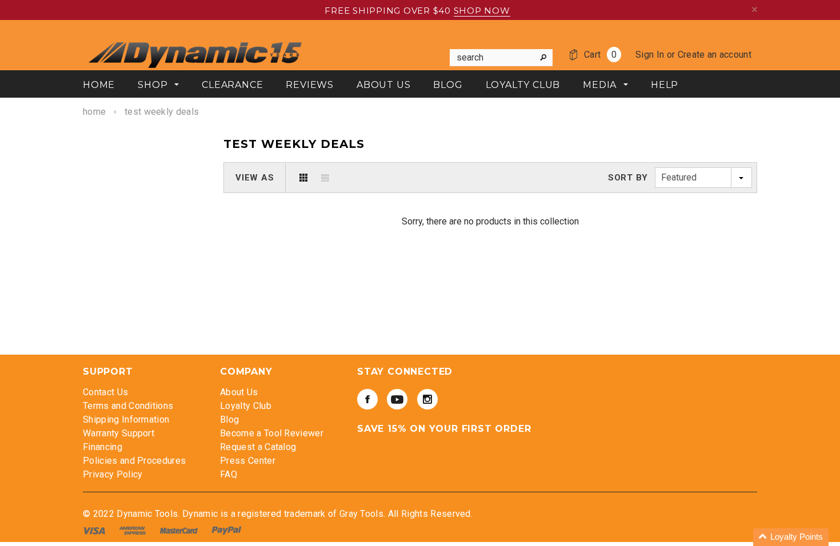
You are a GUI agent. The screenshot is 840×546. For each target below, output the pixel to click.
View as (254, 177)
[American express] (133, 530)
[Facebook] (367, 399)
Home (94, 111)
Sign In (649, 54)
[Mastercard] (180, 530)
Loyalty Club (245, 405)
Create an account (714, 54)
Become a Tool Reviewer (271, 433)
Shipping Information (126, 419)
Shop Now (482, 10)
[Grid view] (303, 178)
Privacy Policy (112, 474)
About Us (239, 392)
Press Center (247, 460)
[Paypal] (226, 530)
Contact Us (105, 392)
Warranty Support (118, 433)
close (754, 9)
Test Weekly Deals (162, 111)
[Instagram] (427, 399)
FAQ (228, 474)
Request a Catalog (258, 446)
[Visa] (95, 530)
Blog (229, 419)
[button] (791, 537)
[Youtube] (397, 399)
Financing (102, 446)
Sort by (628, 177)
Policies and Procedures (134, 460)
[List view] (325, 178)
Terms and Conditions (128, 405)
